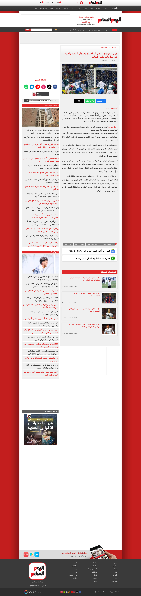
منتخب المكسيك (92, 244)
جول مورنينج (112, 127)
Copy (26, 100)
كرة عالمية (104, 48)
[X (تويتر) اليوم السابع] (49, 87)
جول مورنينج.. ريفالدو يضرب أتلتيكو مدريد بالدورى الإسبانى (86, 294)
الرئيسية (114, 48)
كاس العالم (68, 244)
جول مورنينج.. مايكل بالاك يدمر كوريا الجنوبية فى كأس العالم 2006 (84, 310)
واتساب (88, 101)
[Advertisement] (70, 528)
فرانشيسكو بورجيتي (107, 244)
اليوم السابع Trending (52, 105)
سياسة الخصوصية (34, 586)
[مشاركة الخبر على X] (79, 101)
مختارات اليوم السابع (51, 411)
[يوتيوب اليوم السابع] (37, 87)
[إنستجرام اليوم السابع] (43, 87)
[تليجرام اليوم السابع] (32, 87)
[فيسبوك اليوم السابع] (55, 87)
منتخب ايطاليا (79, 244)
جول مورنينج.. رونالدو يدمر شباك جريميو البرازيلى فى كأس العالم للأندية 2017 (84, 325)
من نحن (44, 586)
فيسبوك (99, 101)
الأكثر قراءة (55, 252)
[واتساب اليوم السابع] (26, 87)
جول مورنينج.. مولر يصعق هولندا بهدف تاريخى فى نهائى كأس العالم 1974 (85, 278)
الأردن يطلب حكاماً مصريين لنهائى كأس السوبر (41, 319)
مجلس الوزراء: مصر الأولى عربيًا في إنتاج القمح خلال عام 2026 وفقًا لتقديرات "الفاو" (85, 30)
